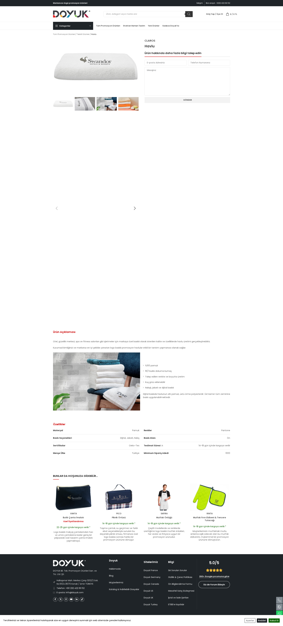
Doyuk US (148, 590)
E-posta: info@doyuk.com (70, 592)
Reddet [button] (262, 620)
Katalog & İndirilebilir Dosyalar (124, 589)
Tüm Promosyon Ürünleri (64, 34)
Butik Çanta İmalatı (73, 517)
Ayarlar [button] (250, 620)
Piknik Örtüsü (119, 517)
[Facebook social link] (55, 599)
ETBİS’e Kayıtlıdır (176, 604)
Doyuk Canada (151, 584)
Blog (111, 575)
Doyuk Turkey (151, 604)
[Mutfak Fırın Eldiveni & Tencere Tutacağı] (209, 497)
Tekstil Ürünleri (83, 34)
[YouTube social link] (71, 599)
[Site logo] (71, 13)
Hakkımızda (115, 568)
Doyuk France (151, 570)
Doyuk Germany (152, 577)
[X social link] (60, 599)
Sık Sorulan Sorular (177, 570)
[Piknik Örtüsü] (118, 497)
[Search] (189, 14)
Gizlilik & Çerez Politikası (180, 577)
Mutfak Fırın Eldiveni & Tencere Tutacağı (209, 519)
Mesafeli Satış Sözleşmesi (181, 590)
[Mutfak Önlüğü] (164, 497)
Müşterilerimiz (116, 582)
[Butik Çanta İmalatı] (73, 497)
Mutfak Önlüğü (164, 517)
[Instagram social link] (66, 599)
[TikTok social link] (82, 599)
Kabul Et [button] (274, 620)
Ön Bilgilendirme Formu (180, 584)
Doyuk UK (148, 597)
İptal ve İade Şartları (178, 597)
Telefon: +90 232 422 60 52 (71, 588)
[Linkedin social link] (76, 599)
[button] (56, 208)
